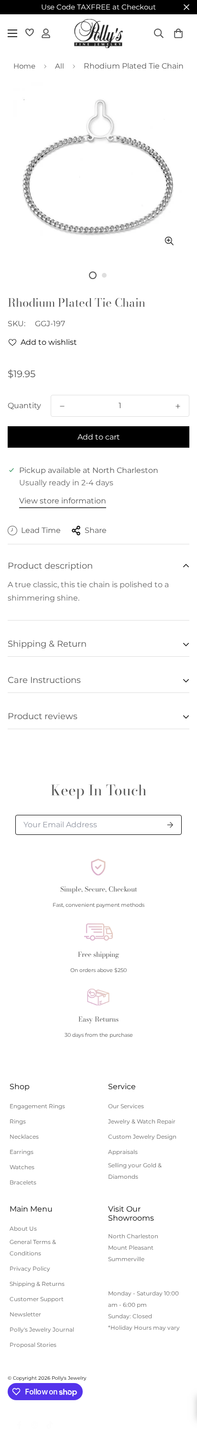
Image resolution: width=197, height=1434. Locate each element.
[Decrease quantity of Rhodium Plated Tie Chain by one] (62, 406)
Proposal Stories (33, 1344)
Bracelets (23, 1182)
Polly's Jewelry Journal (42, 1329)
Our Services (126, 1106)
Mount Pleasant (130, 1247)
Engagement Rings (37, 1106)
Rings (18, 1121)
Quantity (24, 405)
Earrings (21, 1151)
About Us (23, 1228)
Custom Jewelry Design (142, 1136)
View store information (62, 500)
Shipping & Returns (37, 1283)
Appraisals (123, 1151)
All (59, 65)
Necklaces (24, 1136)
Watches (22, 1167)
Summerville (126, 1259)
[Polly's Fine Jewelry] (98, 33)
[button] (178, 33)
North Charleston (133, 1236)
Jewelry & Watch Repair (141, 1121)
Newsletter (25, 1314)
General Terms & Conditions (33, 1247)
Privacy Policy (30, 1268)
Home (24, 65)
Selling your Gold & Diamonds (135, 1171)
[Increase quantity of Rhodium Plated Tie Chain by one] (178, 406)
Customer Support (37, 1299)
